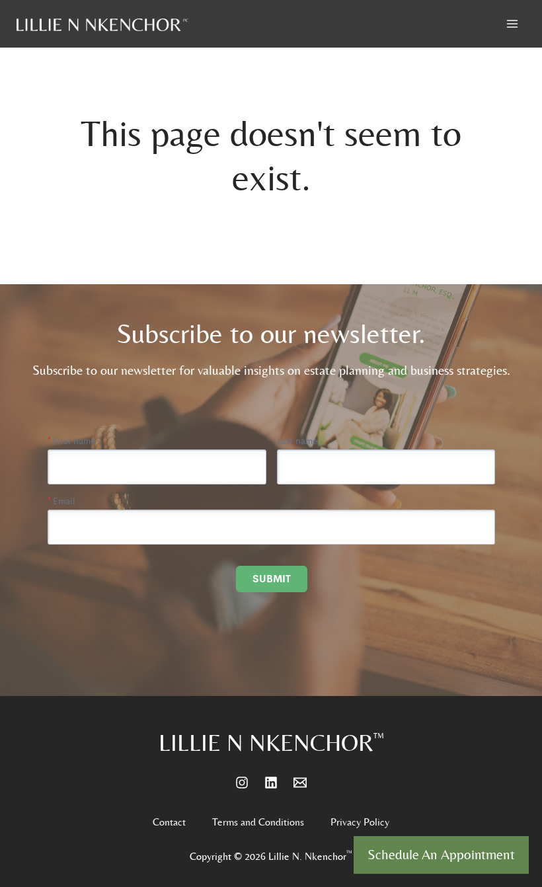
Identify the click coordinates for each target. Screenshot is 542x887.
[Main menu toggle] (512, 23)
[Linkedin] (271, 782)
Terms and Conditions (258, 822)
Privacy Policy (359, 822)
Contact (169, 822)
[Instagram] (242, 782)
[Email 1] (300, 782)
